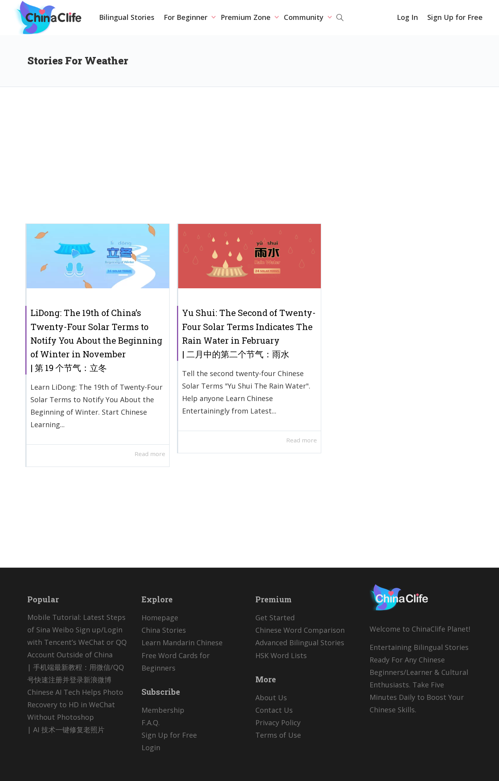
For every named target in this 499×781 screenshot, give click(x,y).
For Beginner (186, 17)
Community (305, 17)
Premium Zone (247, 17)
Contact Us (274, 710)
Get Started (275, 617)
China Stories (164, 630)
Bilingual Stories (126, 17)
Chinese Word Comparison (300, 630)
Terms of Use (278, 735)
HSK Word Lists (281, 655)
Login (151, 747)
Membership (163, 710)
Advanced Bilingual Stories (299, 642)
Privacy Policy (278, 722)
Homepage (160, 617)
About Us (271, 697)
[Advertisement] (249, 161)
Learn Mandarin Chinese (182, 642)
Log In (407, 17)
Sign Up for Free (455, 17)
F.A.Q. (151, 722)
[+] (98, 256)
